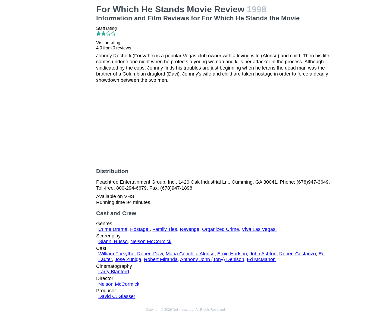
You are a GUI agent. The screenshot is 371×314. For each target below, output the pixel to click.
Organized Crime (220, 229)
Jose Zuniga (128, 259)
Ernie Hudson (232, 253)
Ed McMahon (261, 259)
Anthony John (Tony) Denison (212, 259)
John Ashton (263, 253)
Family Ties (164, 229)
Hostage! (140, 229)
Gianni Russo (113, 241)
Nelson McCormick (150, 241)
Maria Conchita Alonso (190, 253)
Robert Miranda (161, 259)
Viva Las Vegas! (259, 229)
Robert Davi (150, 253)
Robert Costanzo (297, 253)
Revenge (189, 229)
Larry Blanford (113, 271)
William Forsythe (116, 253)
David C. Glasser (116, 296)
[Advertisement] (64, 85)
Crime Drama (112, 229)
